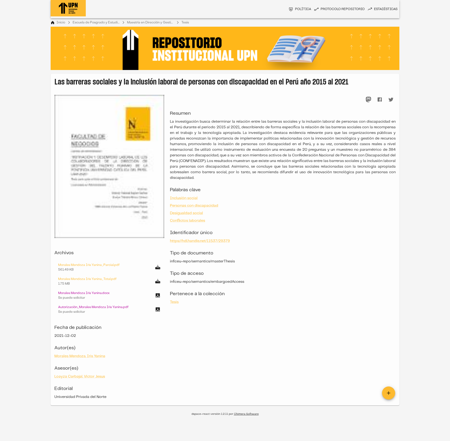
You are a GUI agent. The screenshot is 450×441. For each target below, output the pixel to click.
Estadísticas (386, 9)
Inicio (60, 22)
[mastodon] (368, 99)
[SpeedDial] (388, 393)
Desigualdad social (186, 213)
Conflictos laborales (187, 220)
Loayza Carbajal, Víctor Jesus (79, 376)
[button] (109, 295)
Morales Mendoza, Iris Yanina (79, 356)
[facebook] (379, 99)
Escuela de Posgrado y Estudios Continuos (96, 22)
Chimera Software (246, 414)
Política (303, 9)
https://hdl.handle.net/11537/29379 (200, 241)
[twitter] (391, 99)
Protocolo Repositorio (343, 9)
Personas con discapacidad (194, 205)
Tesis (185, 22)
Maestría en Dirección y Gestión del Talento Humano (150, 22)
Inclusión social (184, 198)
